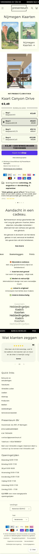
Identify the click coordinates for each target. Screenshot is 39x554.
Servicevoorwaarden (9, 413)
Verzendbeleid (28, 541)
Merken (4, 405)
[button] (2, 8)
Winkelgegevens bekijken (13, 169)
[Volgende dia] (23, 203)
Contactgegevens (29, 544)
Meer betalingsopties (19, 158)
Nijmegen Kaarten (29, 44)
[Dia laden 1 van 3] (18, 203)
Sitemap (5, 397)
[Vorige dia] (16, 203)
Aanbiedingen (7, 409)
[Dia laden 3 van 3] (21, 203)
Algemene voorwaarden (15, 541)
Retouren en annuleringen (6, 379)
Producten (5, 401)
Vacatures (5, 385)
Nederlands (18, 519)
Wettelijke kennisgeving (13, 544)
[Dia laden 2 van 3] (19, 203)
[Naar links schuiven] (15, 364)
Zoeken (4, 393)
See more (19, 246)
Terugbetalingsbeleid (18, 538)
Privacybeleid (31, 538)
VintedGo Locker (8, 389)
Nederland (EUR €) (18, 509)
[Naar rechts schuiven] (24, 364)
